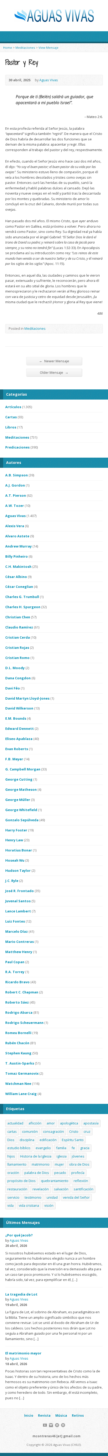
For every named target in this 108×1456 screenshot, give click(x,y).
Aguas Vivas (48, 80)
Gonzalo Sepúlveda (22, 820)
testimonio (33, 1197)
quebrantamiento (54, 1180)
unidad (52, 1197)
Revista (44, 1415)
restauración (17, 1189)
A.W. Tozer (14, 505)
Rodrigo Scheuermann (24, 1022)
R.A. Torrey (14, 971)
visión (48, 1205)
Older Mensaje (54, 372)
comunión (30, 1131)
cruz (87, 1131)
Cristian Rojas (17, 647)
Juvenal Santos (18, 901)
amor (51, 1123)
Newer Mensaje (54, 360)
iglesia (62, 1156)
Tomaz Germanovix (22, 1073)
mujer (59, 1164)
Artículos (13, 407)
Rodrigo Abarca (19, 1012)
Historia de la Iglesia (35, 1156)
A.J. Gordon (15, 485)
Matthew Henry (18, 951)
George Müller (17, 799)
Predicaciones (17, 447)
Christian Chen (17, 617)
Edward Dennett (19, 728)
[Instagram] (51, 1425)
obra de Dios (79, 1164)
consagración (53, 1131)
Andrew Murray (18, 546)
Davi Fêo (12, 688)
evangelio (43, 1148)
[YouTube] (45, 1425)
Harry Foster (16, 830)
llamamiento (16, 1164)
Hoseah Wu (14, 860)
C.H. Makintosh (18, 566)
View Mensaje (48, 47)
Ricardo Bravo (17, 982)
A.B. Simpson (16, 475)
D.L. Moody (15, 667)
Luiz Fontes (15, 921)
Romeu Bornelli (18, 1032)
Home (7, 47)
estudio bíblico (18, 1148)
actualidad (15, 1123)
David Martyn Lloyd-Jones (27, 698)
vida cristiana (29, 1205)
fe (73, 1148)
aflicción (35, 1123)
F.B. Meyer (14, 759)
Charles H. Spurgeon (22, 607)
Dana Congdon (18, 678)
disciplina (27, 1139)
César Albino (16, 576)
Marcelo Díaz (16, 931)
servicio (13, 1197)
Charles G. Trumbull (22, 596)
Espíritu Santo (73, 1139)
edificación (48, 1139)
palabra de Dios (36, 1172)
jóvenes (78, 1156)
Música (61, 1415)
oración (13, 1172)
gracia (84, 1148)
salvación (61, 1189)
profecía (77, 1172)
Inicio (28, 1415)
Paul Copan (14, 962)
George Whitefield (21, 809)
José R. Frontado (19, 890)
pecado (60, 1172)
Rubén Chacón (17, 1043)
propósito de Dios (21, 1180)
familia (61, 1148)
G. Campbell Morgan (22, 769)
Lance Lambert (18, 911)
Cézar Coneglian (19, 586)
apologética (69, 1123)
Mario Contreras (19, 941)
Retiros (78, 1415)
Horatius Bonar (18, 850)
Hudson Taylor (18, 870)
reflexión (81, 1180)
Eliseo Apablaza (19, 738)
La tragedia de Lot (21, 1294)
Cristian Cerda (17, 637)
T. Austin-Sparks (19, 1063)
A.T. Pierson (15, 495)
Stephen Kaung (18, 1053)
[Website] (57, 1425)
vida (10, 1205)
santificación (83, 1189)
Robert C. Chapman (21, 992)
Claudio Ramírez (19, 627)
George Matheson (21, 789)
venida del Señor (76, 1197)
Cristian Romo (17, 657)
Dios (10, 1139)
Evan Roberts (16, 748)
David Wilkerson (19, 708)
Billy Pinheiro (16, 556)
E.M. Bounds (15, 718)
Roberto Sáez (17, 1002)
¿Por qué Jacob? (19, 1235)
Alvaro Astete (17, 536)
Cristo (73, 1131)
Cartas (11, 417)
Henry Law (14, 840)
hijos (11, 1156)
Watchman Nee (18, 1083)
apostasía (91, 1123)
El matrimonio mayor (23, 1353)
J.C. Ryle (11, 880)
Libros (10, 427)
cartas (12, 1131)
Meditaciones (25, 47)
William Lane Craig (21, 1093)
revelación (41, 1189)
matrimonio (41, 1164)
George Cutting (19, 779)
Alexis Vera (14, 526)
